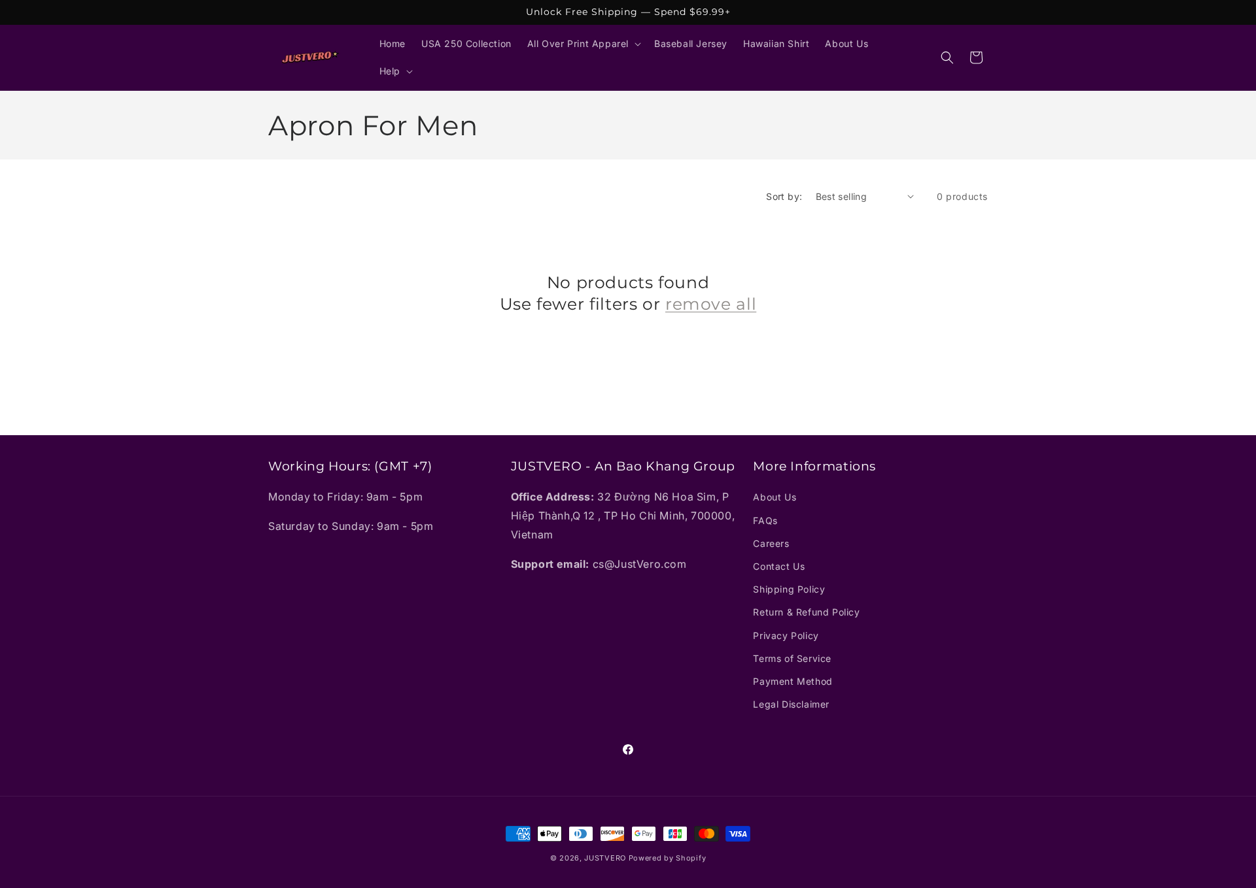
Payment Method (792, 681)
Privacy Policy (785, 635)
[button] (582, 44)
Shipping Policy (789, 589)
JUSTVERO (605, 858)
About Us (774, 497)
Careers (771, 543)
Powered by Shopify (667, 858)
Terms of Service (792, 658)
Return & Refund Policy (806, 612)
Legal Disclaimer (791, 704)
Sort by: (784, 196)
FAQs (765, 520)
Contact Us (779, 566)
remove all (710, 303)
